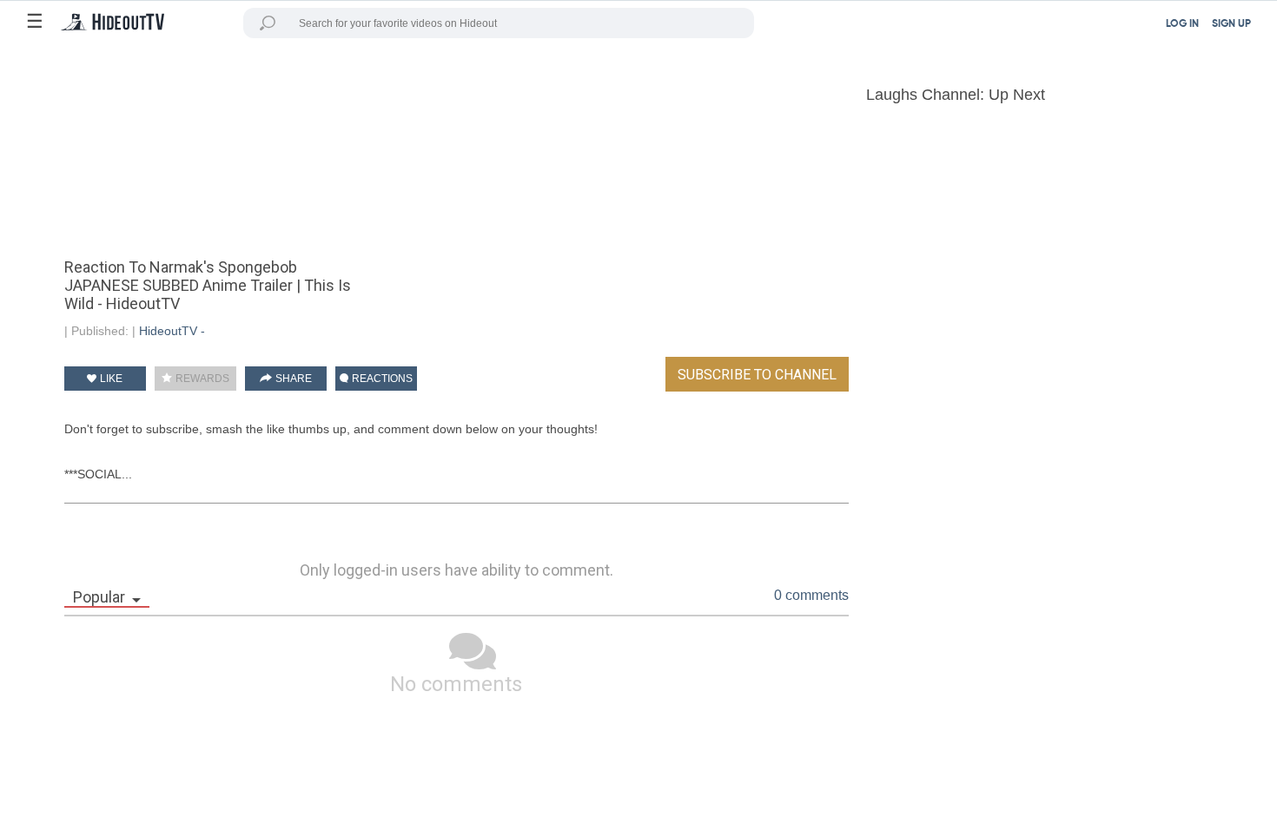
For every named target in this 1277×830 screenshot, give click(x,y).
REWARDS (201, 378)
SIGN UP (1231, 24)
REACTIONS (381, 378)
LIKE (109, 378)
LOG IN (1182, 24)
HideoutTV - (172, 331)
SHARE (292, 378)
